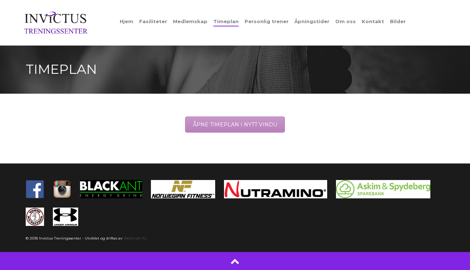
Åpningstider (311, 21)
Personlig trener (267, 21)
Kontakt (373, 21)
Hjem (126, 21)
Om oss (345, 21)
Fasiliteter (153, 21)
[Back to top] (235, 261)
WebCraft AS (135, 238)
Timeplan (226, 21)
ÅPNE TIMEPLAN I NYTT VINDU (235, 124)
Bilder (398, 21)
